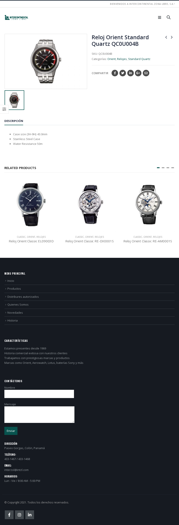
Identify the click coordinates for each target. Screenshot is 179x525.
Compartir (100, 73)
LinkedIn (130, 73)
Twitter (122, 73)
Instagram (19, 514)
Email (146, 73)
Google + (138, 73)
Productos (14, 289)
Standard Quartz (139, 59)
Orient (111, 59)
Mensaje (10, 404)
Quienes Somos (18, 304)
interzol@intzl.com (16, 470)
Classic (21, 236)
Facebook (115, 73)
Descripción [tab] (13, 121)
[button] (158, 167)
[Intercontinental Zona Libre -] (16, 17)
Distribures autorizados (23, 297)
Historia (12, 320)
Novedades (15, 313)
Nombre (9, 388)
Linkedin (29, 514)
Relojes (122, 59)
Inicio (10, 281)
